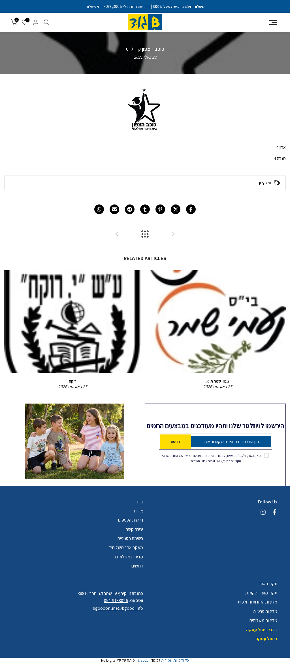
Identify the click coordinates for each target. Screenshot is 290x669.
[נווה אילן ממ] (173, 234)
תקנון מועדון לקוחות (261, 593)
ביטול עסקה (266, 639)
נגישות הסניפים (130, 520)
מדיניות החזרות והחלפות (257, 602)
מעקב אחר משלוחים (126, 547)
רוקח (72, 380)
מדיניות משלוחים (129, 557)
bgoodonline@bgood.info (118, 608)
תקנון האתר (268, 584)
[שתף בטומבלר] (145, 209)
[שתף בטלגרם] (130, 209)
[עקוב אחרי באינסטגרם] (263, 512)
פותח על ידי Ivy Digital (118, 660)
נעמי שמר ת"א (217, 380)
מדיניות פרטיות (265, 611)
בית (140, 502)
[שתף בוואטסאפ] (99, 209)
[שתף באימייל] (114, 209)
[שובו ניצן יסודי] (117, 234)
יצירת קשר (134, 529)
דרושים (137, 566)
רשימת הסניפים (130, 538)
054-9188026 (116, 600)
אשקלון (265, 183)
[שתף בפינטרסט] (160, 209)
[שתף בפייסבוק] (191, 209)
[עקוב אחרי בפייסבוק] (274, 512)
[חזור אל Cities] (145, 234)
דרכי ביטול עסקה (261, 630)
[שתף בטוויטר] (175, 209)
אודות (138, 511)
